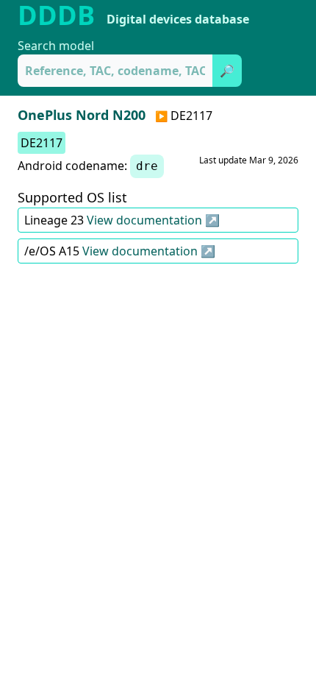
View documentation (146, 220)
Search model (56, 46)
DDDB (56, 15)
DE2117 (41, 143)
